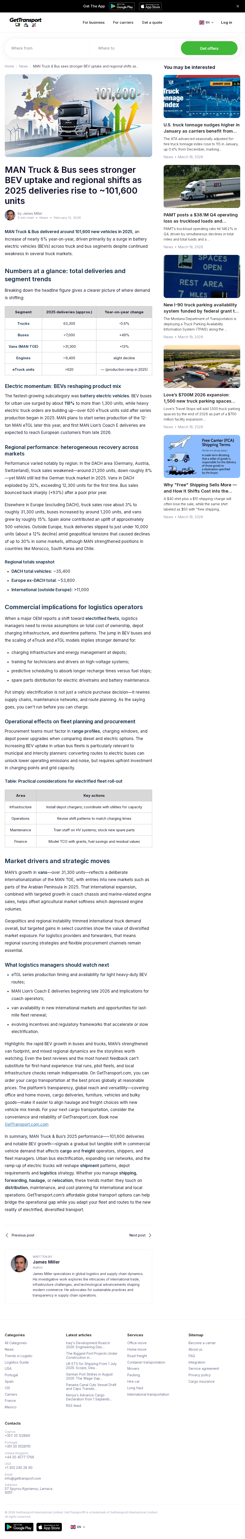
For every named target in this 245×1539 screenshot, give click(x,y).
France (10, 1401)
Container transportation (146, 1362)
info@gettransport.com (23, 1478)
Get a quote (152, 22)
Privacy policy (200, 1375)
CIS (7, 1388)
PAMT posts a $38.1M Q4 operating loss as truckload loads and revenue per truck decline (201, 221)
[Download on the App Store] (49, 1527)
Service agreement (204, 1368)
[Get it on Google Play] (19, 1527)
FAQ (192, 1356)
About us (195, 1349)
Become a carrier (202, 1343)
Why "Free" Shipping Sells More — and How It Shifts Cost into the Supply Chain (200, 491)
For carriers (123, 22)
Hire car (133, 1381)
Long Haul (135, 1388)
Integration (197, 1362)
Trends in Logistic (19, 1356)
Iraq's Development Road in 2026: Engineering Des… (88, 1345)
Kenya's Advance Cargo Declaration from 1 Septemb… (89, 1397)
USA (8, 1368)
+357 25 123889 (17, 1436)
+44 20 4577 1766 (19, 1457)
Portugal (11, 1375)
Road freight (137, 1356)
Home (9, 66)
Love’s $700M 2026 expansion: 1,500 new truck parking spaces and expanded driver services (197, 401)
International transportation (148, 1394)
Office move (137, 1343)
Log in (226, 22)
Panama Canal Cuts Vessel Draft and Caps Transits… (91, 1387)
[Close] (237, 6)
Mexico (11, 1407)
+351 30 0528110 (18, 1446)
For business (94, 22)
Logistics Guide (17, 1362)
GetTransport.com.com (27, 1124)
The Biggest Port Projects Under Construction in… (91, 1355)
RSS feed (73, 1406)
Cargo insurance (202, 1381)
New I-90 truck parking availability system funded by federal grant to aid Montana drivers (200, 311)
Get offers (209, 48)
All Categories (16, 1343)
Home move (136, 1349)
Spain (9, 1381)
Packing (133, 1375)
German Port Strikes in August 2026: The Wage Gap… (89, 1376)
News (23, 66)
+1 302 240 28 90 (19, 1468)
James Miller (46, 1261)
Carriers (11, 1394)
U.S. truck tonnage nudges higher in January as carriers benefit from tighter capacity (202, 131)
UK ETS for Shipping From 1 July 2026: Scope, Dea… (91, 1366)
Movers (133, 1368)
